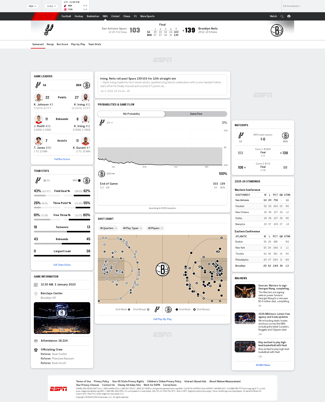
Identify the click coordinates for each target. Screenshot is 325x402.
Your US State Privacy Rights (128, 381)
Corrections (170, 385)
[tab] (131, 114)
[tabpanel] (162, 164)
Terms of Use (83, 381)
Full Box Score (62, 159)
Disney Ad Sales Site (129, 385)
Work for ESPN (152, 385)
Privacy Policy (101, 381)
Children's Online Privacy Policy (164, 381)
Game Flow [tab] (196, 114)
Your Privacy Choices (87, 385)
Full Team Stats (62, 265)
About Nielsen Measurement (225, 381)
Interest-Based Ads (195, 381)
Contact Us (108, 385)
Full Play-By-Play (162, 319)
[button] (282, 16)
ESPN (45, 16)
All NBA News (263, 365)
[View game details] (263, 153)
